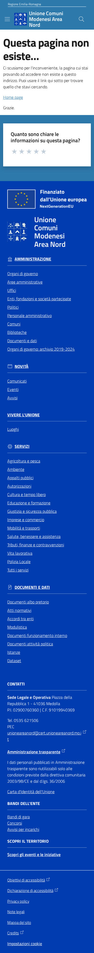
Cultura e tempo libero (26, 494)
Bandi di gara (18, 817)
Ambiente (15, 469)
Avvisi (12, 398)
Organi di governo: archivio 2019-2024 (41, 349)
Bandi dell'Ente (23, 803)
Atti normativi (19, 610)
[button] (81, 19)
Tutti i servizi (17, 570)
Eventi (13, 389)
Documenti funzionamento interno (37, 635)
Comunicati (17, 381)
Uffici (11, 290)
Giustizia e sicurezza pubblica (32, 511)
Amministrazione (33, 259)
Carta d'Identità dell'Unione (31, 791)
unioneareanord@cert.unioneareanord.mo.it (44, 736)
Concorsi (14, 823)
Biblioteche (17, 332)
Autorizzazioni (19, 486)
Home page (13, 97)
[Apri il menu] (7, 19)
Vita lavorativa (19, 553)
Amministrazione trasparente (33, 752)
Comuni (13, 324)
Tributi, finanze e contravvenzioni (35, 545)
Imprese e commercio (25, 519)
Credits (13, 933)
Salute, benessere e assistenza (34, 536)
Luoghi (13, 429)
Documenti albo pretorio (28, 602)
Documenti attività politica (30, 644)
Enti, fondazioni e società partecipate (39, 299)
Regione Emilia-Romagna (24, 4)
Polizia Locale (19, 561)
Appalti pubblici (20, 478)
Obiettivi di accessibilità (26, 880)
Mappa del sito (19, 922)
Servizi (22, 446)
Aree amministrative (25, 282)
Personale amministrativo (29, 315)
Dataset (14, 660)
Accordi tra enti (20, 619)
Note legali (16, 912)
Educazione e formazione (28, 503)
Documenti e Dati (32, 587)
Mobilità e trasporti (23, 528)
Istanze (13, 652)
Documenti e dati (22, 340)
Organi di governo (22, 273)
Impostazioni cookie (24, 943)
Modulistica (17, 627)
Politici (13, 307)
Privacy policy (18, 901)
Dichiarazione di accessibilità (30, 891)
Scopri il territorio (28, 841)
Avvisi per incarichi (23, 829)
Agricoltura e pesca (23, 461)
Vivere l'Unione (23, 414)
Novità (21, 366)
